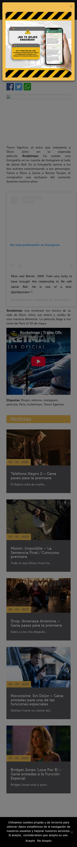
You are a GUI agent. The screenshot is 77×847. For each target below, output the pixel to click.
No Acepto (44, 840)
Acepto (30, 840)
